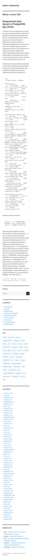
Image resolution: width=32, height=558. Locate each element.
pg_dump (4, 280)
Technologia (13, 279)
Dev (9, 344)
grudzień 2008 (8, 491)
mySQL (12, 357)
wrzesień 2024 (8, 419)
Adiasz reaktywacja (10, 5)
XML (4, 380)
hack (14, 350)
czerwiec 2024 (8, 423)
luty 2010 (7, 469)
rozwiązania (17, 366)
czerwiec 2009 (8, 480)
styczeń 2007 (8, 517)
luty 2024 (7, 430)
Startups (6, 320)
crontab (23, 340)
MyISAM (5, 357)
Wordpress (7, 324)
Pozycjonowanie (9, 315)
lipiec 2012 (7, 454)
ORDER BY (6, 360)
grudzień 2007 (8, 512)
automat (18, 337)
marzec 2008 (8, 506)
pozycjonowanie (16, 363)
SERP (5, 370)
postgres (23, 360)
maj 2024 (7, 426)
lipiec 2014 (7, 443)
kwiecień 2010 (8, 467)
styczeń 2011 (8, 465)
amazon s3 (11, 337)
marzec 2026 (8, 400)
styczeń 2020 (8, 439)
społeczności (12, 370)
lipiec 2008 (7, 502)
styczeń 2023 (8, 434)
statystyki (18, 373)
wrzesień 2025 (8, 404)
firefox (26, 347)
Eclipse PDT (6, 347)
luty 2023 (7, 432)
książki (22, 353)
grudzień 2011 (8, 462)
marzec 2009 (8, 484)
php (12, 360)
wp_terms (22, 376)
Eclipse (26, 344)
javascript (26, 350)
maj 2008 (7, 504)
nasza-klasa (18, 357)
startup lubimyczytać (8, 373)
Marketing (7, 311)
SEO (23, 366)
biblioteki (16, 340)
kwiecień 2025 (8, 410)
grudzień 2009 (8, 471)
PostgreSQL (10, 280)
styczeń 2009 (8, 489)
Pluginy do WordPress (16, 536)
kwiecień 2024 (8, 428)
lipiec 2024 (7, 421)
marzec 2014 (8, 445)
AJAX (4, 337)
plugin (17, 360)
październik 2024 (9, 417)
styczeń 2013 (8, 447)
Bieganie (6, 307)
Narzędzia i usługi (9, 313)
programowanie (7, 366)
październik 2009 (9, 473)
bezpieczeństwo (7, 340)
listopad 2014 (8, 441)
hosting (20, 350)
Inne (5, 309)
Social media (8, 317)
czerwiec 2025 (8, 408)
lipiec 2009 (7, 478)
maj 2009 (7, 482)
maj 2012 (7, 456)
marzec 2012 (8, 458)
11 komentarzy (22, 280)
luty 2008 (7, 508)
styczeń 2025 (8, 413)
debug (5, 344)
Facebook (14, 347)
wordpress (15, 376)
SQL (17, 280)
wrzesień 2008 (8, 497)
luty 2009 (7, 486)
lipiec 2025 (7, 406)
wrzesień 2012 (8, 452)
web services (6, 376)
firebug (21, 347)
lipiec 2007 (7, 515)
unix (24, 373)
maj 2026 (7, 395)
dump (19, 279)
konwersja (15, 353)
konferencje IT (7, 353)
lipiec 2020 (7, 436)
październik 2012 (9, 449)
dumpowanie (23, 279)
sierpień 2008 (8, 499)
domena (14, 344)
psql (14, 280)
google (9, 350)
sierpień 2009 (8, 476)
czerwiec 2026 (8, 393)
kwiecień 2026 (8, 397)
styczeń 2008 (8, 510)
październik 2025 (9, 402)
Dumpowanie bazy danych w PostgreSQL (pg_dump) (14, 24)
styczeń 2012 (8, 460)
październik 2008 (9, 495)
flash (4, 350)
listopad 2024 (8, 415)
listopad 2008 (8, 493)
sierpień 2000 (8, 519)
